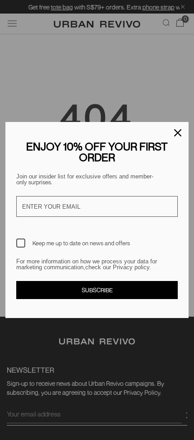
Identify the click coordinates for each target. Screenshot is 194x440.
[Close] (178, 133)
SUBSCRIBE (97, 290)
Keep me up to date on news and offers (81, 243)
